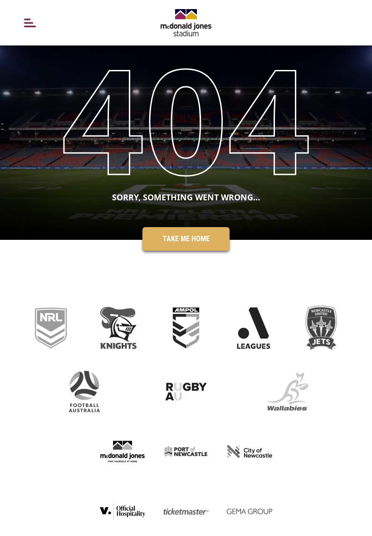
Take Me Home (186, 238)
